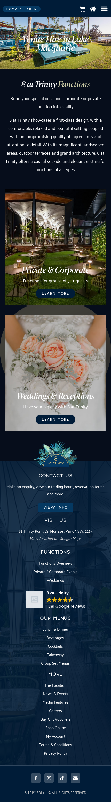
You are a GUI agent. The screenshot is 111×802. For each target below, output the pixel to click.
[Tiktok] (62, 778)
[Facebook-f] (36, 778)
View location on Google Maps (55, 538)
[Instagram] (49, 778)
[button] (104, 8)
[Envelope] (75, 778)
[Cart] (82, 9)
